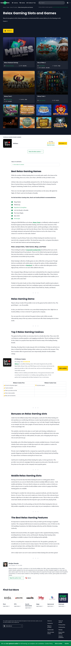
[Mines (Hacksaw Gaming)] (19, 49)
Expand (5, 21)
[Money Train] (43, 122)
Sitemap (60, 629)
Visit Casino (63, 144)
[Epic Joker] (60, 110)
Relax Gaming (9, 99)
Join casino (63, 368)
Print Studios (42, 65)
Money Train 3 (41, 96)
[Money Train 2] (19, 83)
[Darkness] (10, 122)
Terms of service (61, 621)
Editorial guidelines (61, 636)
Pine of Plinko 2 (41, 62)
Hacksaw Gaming (10, 65)
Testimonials (50, 629)
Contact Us (50, 623)
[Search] (40, 3)
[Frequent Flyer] (27, 122)
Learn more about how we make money (60, 7)
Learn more (5, 606)
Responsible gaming (61, 633)
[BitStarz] (7, 143)
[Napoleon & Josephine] (10, 110)
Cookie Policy (49, 643)
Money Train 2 (8, 96)
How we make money (50, 633)
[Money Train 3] (52, 83)
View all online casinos (35, 151)
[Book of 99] (27, 110)
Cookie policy (62, 627)
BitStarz (9, 31)
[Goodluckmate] (5, 2)
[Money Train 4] (60, 122)
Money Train (36, 222)
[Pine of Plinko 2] (52, 49)
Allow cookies (58, 643)
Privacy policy (62, 624)
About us (49, 620)
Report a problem (49, 626)
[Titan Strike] (43, 110)
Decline (67, 643)
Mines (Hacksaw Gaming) (11, 62)
